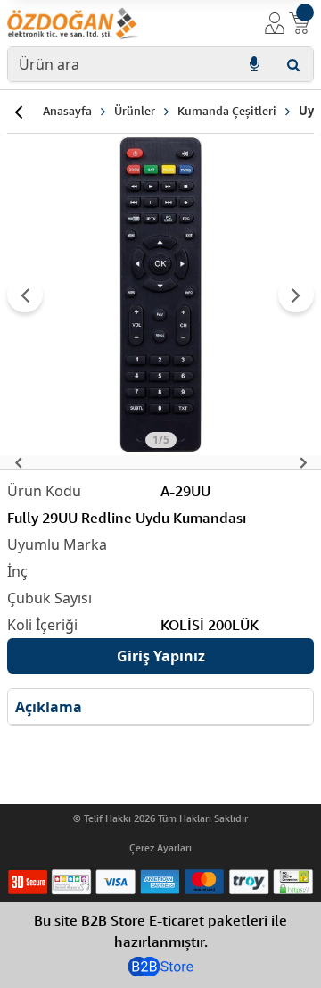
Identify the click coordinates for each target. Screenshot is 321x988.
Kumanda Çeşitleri (226, 111)
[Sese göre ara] (254, 64)
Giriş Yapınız (161, 656)
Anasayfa (67, 111)
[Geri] (18, 111)
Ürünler (134, 111)
